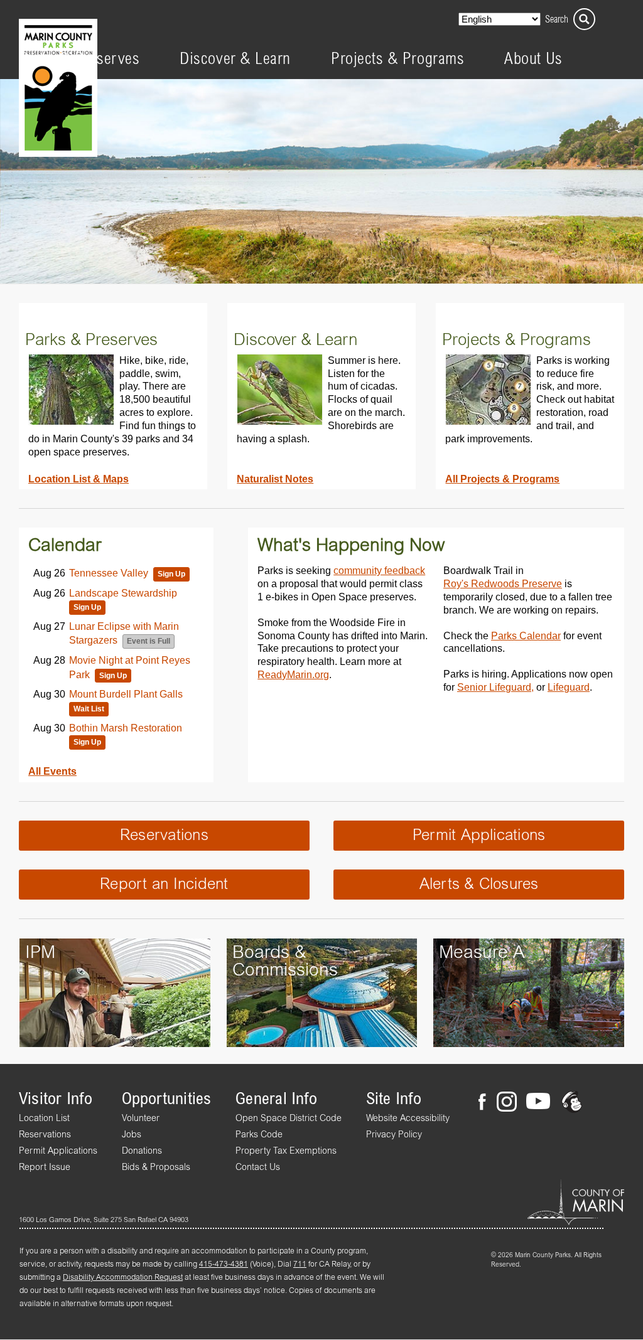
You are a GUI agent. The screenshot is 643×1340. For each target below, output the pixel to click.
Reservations (164, 835)
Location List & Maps (78, 478)
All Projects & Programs (502, 478)
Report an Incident (164, 884)
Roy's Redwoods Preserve (502, 583)
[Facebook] (486, 1103)
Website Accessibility (408, 1118)
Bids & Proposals (156, 1167)
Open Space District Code (288, 1118)
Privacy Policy (394, 1134)
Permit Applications (479, 835)
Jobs (131, 1134)
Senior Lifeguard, (495, 687)
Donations (142, 1151)
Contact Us (257, 1167)
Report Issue (44, 1167)
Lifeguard (569, 687)
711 (299, 1264)
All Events (52, 771)
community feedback (379, 570)
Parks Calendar (526, 635)
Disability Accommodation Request (123, 1278)
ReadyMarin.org (293, 674)
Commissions (285, 970)
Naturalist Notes (275, 478)
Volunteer (140, 1118)
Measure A (482, 953)
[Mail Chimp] (573, 1103)
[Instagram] (506, 1103)
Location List (44, 1118)
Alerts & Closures (479, 884)
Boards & (269, 953)
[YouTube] (538, 1103)
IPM (40, 953)
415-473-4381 (223, 1264)
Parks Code (259, 1134)
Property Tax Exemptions (286, 1151)
